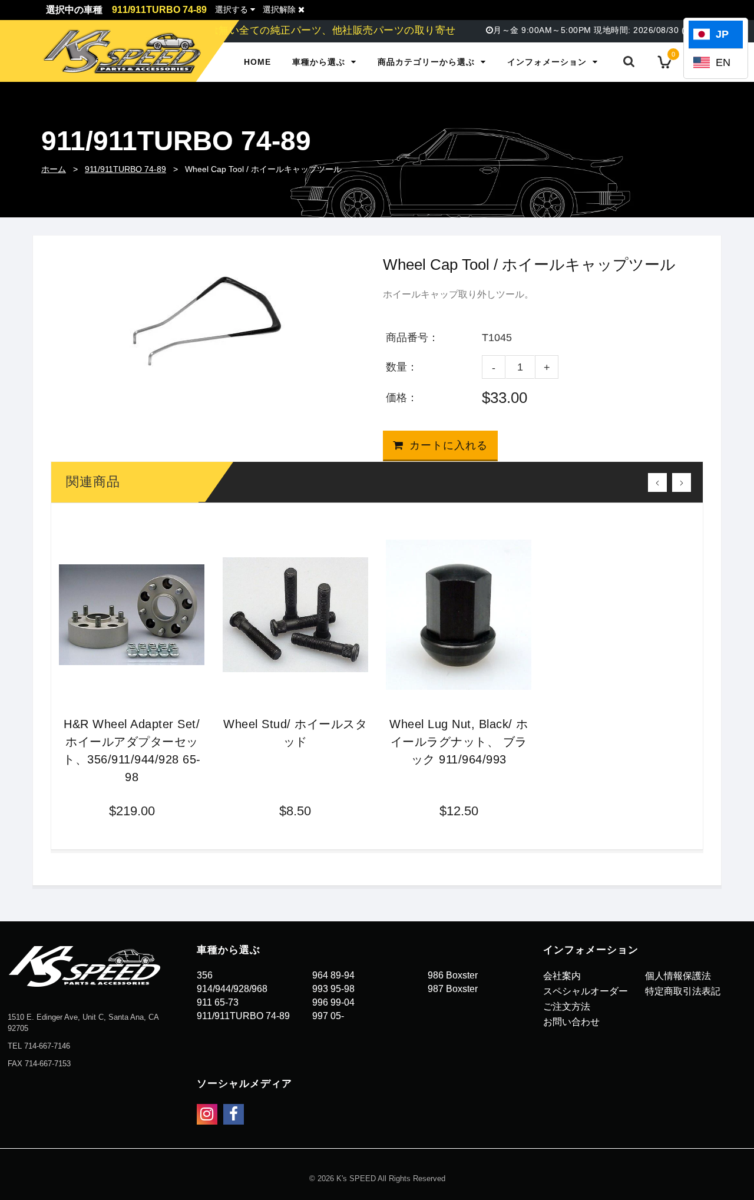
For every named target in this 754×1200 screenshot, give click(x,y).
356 (205, 975)
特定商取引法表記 (682, 991)
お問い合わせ (571, 1022)
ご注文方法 (566, 1006)
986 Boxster (453, 975)
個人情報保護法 (678, 976)
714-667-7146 (47, 1046)
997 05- (328, 1016)
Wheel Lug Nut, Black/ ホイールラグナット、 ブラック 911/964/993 (458, 742)
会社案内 (562, 976)
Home (257, 62)
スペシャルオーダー (585, 991)
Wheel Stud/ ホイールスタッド (295, 733)
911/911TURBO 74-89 (125, 169)
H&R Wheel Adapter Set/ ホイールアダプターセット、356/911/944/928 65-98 (132, 751)
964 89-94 (333, 975)
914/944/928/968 (232, 989)
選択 (231, 9)
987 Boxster (453, 989)
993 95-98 (333, 989)
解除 (280, 9)
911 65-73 (218, 1002)
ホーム (53, 169)
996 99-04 (333, 1002)
